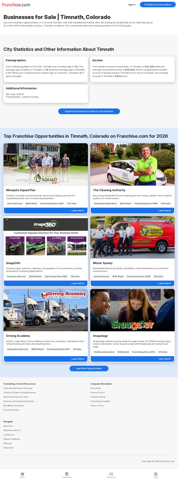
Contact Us (8, 434)
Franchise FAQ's (11, 410)
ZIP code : (11, 94)
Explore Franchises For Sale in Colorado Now (89, 111)
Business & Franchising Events (18, 401)
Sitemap (7, 443)
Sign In (131, 4)
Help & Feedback (11, 439)
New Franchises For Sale (15, 397)
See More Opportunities (89, 368)
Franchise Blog (97, 397)
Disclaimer (95, 388)
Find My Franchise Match (157, 4)
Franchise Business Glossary (18, 388)
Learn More (78, 210)
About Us (8, 426)
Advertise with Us (12, 430)
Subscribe (8, 447)
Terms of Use (97, 405)
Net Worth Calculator (13, 405)
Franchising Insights (100, 401)
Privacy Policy (97, 392)
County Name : (14, 96)
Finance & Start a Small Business (19, 392)
